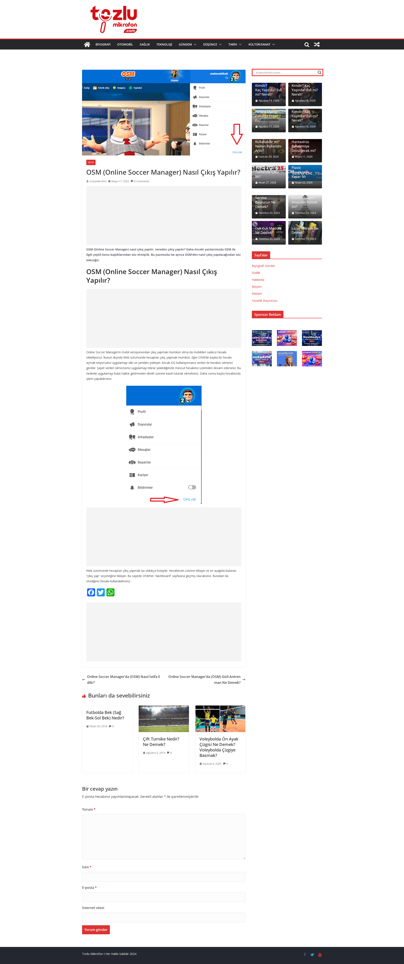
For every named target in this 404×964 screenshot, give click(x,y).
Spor (91, 162)
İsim (87, 867)
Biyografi (103, 44)
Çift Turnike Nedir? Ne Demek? (161, 741)
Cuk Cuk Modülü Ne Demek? (268, 230)
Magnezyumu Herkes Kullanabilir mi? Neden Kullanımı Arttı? (268, 142)
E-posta (89, 887)
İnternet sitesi (93, 907)
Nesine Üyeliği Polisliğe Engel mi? (266, 116)
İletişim (257, 287)
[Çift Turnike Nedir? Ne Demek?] (164, 708)
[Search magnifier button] (320, 72)
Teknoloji (164, 44)
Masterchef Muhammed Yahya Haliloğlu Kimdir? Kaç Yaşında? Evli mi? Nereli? (305, 83)
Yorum (89, 809)
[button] (194, 44)
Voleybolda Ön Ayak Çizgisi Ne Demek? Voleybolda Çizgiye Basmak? (218, 747)
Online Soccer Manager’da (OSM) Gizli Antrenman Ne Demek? (204, 679)
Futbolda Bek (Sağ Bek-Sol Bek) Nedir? (105, 715)
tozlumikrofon (98, 181)
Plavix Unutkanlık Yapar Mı (300, 172)
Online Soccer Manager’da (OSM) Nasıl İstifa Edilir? (123, 679)
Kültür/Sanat (259, 44)
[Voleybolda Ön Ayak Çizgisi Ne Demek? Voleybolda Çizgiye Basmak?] (220, 708)
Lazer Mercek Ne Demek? (305, 230)
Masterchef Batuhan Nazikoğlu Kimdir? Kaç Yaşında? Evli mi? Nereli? (305, 109)
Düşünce (210, 44)
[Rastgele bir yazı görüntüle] (317, 44)
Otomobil (125, 44)
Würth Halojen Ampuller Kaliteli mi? (305, 202)
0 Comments (141, 181)
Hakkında (258, 280)
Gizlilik (256, 273)
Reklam (257, 294)
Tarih (233, 44)
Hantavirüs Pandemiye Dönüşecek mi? (304, 146)
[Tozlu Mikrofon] (87, 44)
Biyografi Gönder (263, 266)
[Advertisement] (163, 215)
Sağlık (145, 44)
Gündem (185, 44)
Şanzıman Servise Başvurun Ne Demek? (265, 200)
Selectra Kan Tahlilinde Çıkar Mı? (267, 172)
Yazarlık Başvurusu (264, 301)
